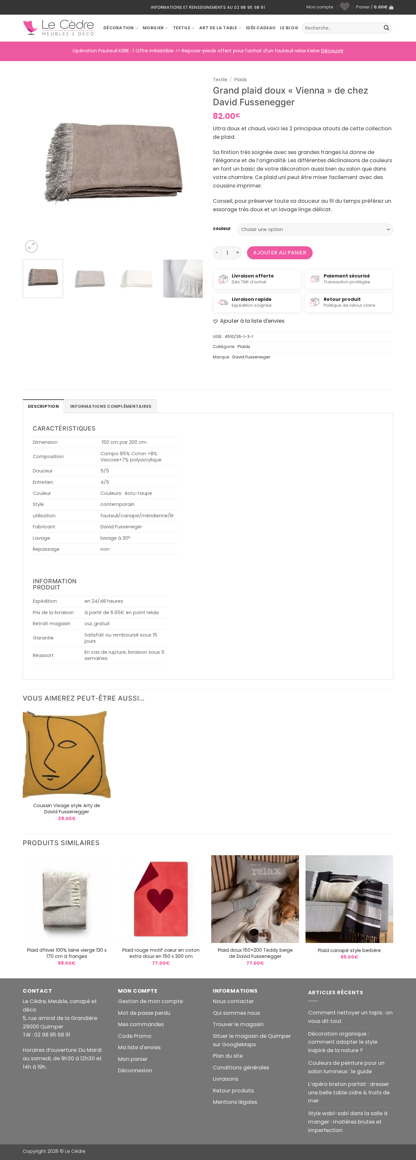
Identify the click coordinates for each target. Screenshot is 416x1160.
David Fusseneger (251, 357)
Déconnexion (135, 1070)
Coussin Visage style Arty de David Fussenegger (66, 809)
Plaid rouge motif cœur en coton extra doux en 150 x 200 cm (161, 953)
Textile (181, 28)
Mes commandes (141, 1024)
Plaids (240, 80)
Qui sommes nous (236, 1013)
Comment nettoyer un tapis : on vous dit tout (350, 1017)
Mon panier (133, 1059)
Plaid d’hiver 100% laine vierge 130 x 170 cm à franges (67, 953)
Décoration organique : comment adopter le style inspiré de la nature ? (342, 1042)
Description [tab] (43, 406)
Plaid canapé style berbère (349, 950)
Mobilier (153, 28)
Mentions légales (235, 1102)
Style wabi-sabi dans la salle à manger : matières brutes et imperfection (347, 1122)
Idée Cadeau (260, 28)
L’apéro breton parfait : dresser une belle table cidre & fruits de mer (349, 1092)
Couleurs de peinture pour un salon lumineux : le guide (346, 1067)
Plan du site (228, 1056)
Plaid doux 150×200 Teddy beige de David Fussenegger (255, 953)
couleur (222, 228)
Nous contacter (233, 1001)
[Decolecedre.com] (58, 28)
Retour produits (233, 1090)
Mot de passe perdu (144, 1013)
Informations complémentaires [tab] (110, 406)
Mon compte (319, 7)
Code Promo (134, 1036)
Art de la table (218, 28)
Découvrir (332, 50)
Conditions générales (241, 1067)
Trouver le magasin (238, 1024)
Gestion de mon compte (150, 1001)
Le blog (289, 28)
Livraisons (225, 1079)
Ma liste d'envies (139, 1047)
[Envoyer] (386, 28)
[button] (374, 7)
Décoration (118, 28)
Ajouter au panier (279, 252)
